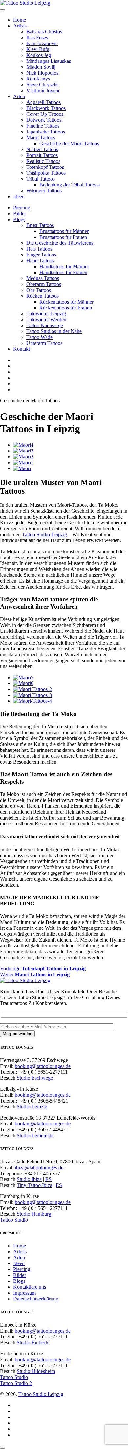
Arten (19, 96)
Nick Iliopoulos (42, 73)
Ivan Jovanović (42, 43)
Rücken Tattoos (42, 296)
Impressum (24, 1293)
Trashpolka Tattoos (46, 173)
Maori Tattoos (40, 137)
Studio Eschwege (35, 1078)
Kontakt (21, 349)
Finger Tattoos (41, 254)
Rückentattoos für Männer (66, 302)
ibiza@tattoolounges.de (39, 1167)
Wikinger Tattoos (44, 190)
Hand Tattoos (40, 260)
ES (48, 1179)
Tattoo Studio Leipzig (44, 534)
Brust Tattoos (40, 225)
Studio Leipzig (32, 1106)
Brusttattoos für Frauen (63, 237)
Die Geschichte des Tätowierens (59, 243)
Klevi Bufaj (38, 49)
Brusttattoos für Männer (64, 231)
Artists (20, 25)
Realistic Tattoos (43, 161)
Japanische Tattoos (45, 131)
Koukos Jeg (38, 55)
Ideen (19, 196)
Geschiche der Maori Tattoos (69, 143)
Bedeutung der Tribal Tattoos (69, 184)
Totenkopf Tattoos (45, 167)
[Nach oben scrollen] (2, 1448)
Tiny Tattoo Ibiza (34, 1185)
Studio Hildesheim (36, 1371)
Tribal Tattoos (40, 179)
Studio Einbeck (33, 1342)
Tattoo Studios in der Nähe (54, 331)
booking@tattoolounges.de (43, 1066)
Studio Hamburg (34, 1214)
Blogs (19, 219)
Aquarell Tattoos (43, 102)
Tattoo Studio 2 (16, 1383)
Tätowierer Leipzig (46, 313)
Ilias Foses (37, 37)
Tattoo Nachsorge (44, 325)
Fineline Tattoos (42, 126)
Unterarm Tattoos (44, 343)
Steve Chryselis (42, 84)
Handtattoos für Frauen (63, 272)
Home (19, 20)
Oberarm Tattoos (43, 284)
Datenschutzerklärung (35, 1298)
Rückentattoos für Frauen (65, 307)
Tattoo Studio (14, 1220)
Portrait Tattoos (42, 155)
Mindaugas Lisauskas (48, 61)
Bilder (19, 213)
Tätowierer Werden (46, 319)
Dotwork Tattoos (43, 120)
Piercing (21, 207)
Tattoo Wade (39, 337)
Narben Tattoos (42, 149)
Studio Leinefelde (35, 1135)
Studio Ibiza (29, 1179)
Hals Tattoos (39, 249)
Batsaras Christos (44, 31)
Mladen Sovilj (40, 67)
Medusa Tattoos (42, 278)
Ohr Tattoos (38, 290)
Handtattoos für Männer (64, 266)
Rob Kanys (38, 78)
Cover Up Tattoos (44, 114)
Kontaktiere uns (29, 1287)
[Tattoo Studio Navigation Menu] (2, 10)
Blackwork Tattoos (46, 108)
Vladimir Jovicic (43, 90)
